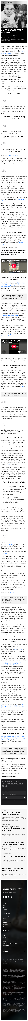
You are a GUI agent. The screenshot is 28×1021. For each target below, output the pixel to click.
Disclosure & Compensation (12, 980)
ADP (22, 386)
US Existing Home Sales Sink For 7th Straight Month (13, 706)
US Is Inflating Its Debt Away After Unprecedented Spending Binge (13, 284)
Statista (11, 545)
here (9, 464)
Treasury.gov (22, 571)
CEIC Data (12, 592)
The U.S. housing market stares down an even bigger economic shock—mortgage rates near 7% (13, 738)
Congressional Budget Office (9, 315)
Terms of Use (19, 802)
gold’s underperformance (8, 335)
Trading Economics (15, 155)
